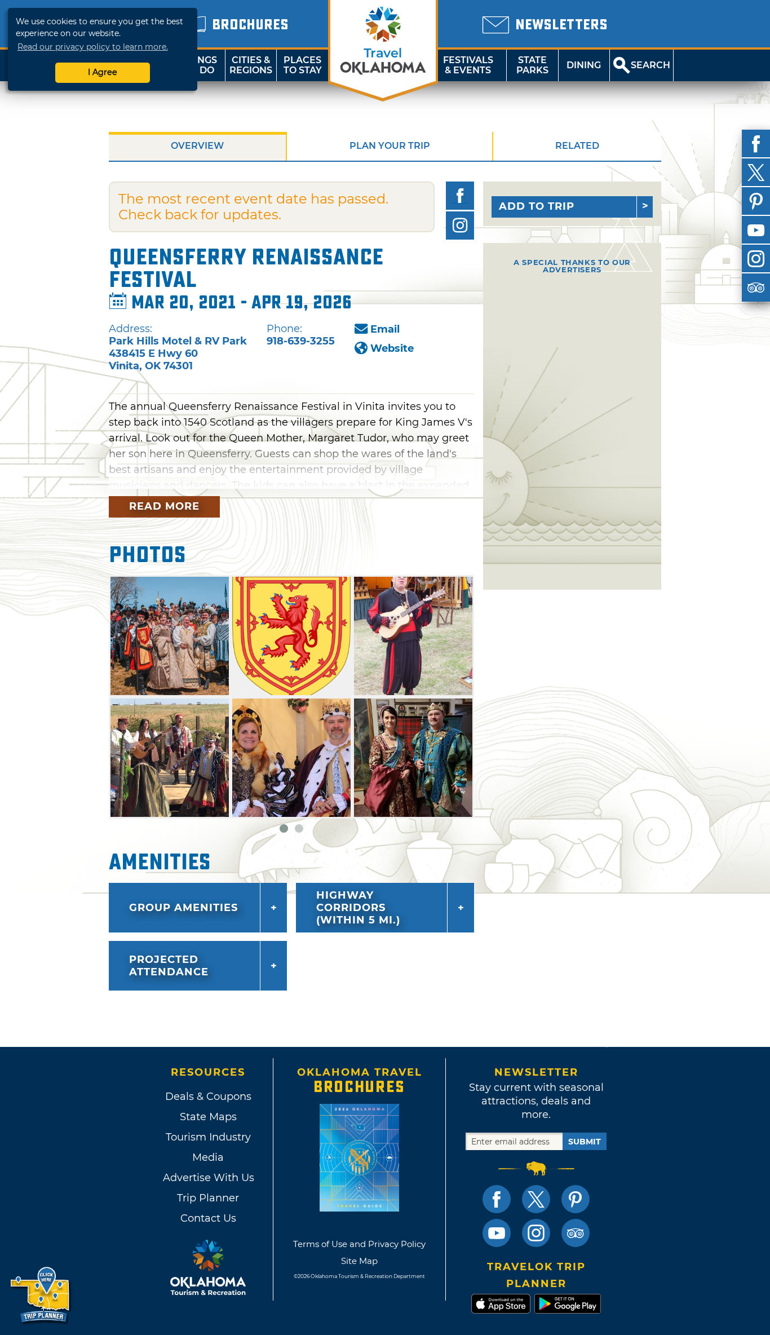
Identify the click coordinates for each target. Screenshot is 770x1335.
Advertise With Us (208, 1178)
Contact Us (208, 1218)
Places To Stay (303, 65)
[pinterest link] (575, 1199)
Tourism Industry (208, 1137)
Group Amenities (183, 907)
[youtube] (756, 230)
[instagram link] (536, 1233)
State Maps (208, 1117)
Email (385, 329)
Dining (584, 65)
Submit (584, 1142)
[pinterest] (756, 201)
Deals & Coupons (208, 1096)
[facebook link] (497, 1199)
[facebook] (756, 144)
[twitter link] (536, 1199)
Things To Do (199, 65)
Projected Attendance (169, 965)
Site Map (359, 1261)
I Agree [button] (102, 72)
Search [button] (650, 65)
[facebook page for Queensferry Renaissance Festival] (460, 196)
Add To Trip (536, 206)
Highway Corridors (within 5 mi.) (358, 907)
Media (208, 1157)
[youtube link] (497, 1233)
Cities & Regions (250, 65)
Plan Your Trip (389, 145)
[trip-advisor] (756, 287)
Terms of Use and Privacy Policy (359, 1244)
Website (392, 348)
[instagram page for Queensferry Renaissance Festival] (460, 225)
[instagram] (756, 259)
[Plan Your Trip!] (40, 1295)
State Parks (532, 65)
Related (577, 145)
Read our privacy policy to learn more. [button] (92, 47)
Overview (197, 145)
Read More (164, 506)
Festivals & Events (468, 65)
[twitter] (756, 172)
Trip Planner (208, 1198)
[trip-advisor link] (575, 1233)
